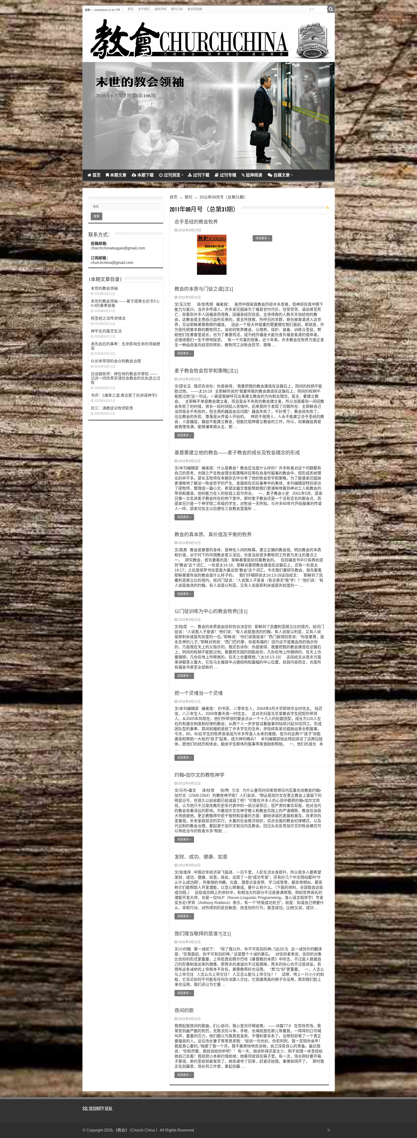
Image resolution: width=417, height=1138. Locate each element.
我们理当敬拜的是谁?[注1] (202, 933)
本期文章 (118, 175)
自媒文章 (281, 175)
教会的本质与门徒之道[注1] (203, 289)
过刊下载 (201, 175)
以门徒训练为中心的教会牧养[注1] (211, 611)
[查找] (331, 9)
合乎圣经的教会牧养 (196, 222)
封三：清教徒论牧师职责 (112, 408)
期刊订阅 (177, 9)
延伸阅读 (254, 175)
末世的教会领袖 (104, 288)
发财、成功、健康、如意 (201, 857)
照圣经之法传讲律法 (108, 318)
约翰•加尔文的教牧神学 (199, 775)
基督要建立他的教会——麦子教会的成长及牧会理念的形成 (237, 452)
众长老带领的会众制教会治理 (116, 361)
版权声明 (160, 9)
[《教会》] (209, 37)
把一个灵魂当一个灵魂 (198, 693)
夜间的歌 (184, 1010)
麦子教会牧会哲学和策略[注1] (206, 371)
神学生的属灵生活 (106, 331)
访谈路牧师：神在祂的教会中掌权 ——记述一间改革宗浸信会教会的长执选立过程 (125, 378)
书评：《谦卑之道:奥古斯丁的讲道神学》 (125, 395)
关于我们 (144, 9)
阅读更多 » (262, 238)
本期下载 (145, 175)
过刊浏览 (172, 175)
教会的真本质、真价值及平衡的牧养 (213, 534)
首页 (130, 9)
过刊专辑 (228, 175)
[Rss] (329, 1130)
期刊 (188, 197)
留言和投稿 (195, 9)
